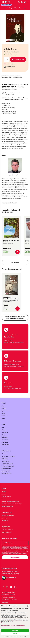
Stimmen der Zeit (6, 473)
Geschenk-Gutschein (7, 529)
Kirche (3, 413)
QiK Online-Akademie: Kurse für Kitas (11, 503)
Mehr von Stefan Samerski (10, 203)
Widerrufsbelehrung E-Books (8, 597)
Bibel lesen (5, 454)
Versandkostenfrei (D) (9, 568)
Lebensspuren (6, 471)
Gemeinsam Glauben (7, 463)
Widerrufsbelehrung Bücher (8, 594)
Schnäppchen (5, 444)
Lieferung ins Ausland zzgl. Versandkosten (12, 77)
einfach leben (5, 461)
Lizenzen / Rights (6, 496)
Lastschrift (5, 520)
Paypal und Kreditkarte (8, 515)
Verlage (4, 491)
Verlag (4, 488)
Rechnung (4, 518)
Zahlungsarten (7, 512)
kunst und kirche (6, 468)
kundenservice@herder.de (11, 364)
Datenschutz (5, 602)
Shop (10, 8)
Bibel (3, 406)
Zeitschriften (18, 8)
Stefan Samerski (8, 89)
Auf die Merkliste (11, 64)
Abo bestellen (8, 386)
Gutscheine (6, 527)
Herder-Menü (28, 2)
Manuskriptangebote (7, 506)
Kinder (3, 418)
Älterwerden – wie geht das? (11, 240)
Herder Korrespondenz (8, 466)
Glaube (4, 408)
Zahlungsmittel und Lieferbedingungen (11, 75)
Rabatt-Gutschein (6, 532)
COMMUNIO (5, 459)
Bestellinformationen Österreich (10, 573)
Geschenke (5, 442)
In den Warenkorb (19, 59)
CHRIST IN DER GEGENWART (8, 456)
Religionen (4, 416)
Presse (3, 494)
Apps (24, 8)
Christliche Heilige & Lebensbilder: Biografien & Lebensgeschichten (15, 317)
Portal (5, 8)
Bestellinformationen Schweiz (10, 571)
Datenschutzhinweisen (22, 553)
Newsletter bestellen (9, 538)
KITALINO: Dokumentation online (10, 501)
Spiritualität (5, 411)
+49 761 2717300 (8, 340)
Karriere (4, 499)
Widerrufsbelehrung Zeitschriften (9, 599)
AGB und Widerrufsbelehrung (8, 592)
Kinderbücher (5, 439)
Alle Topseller (15, 262)
